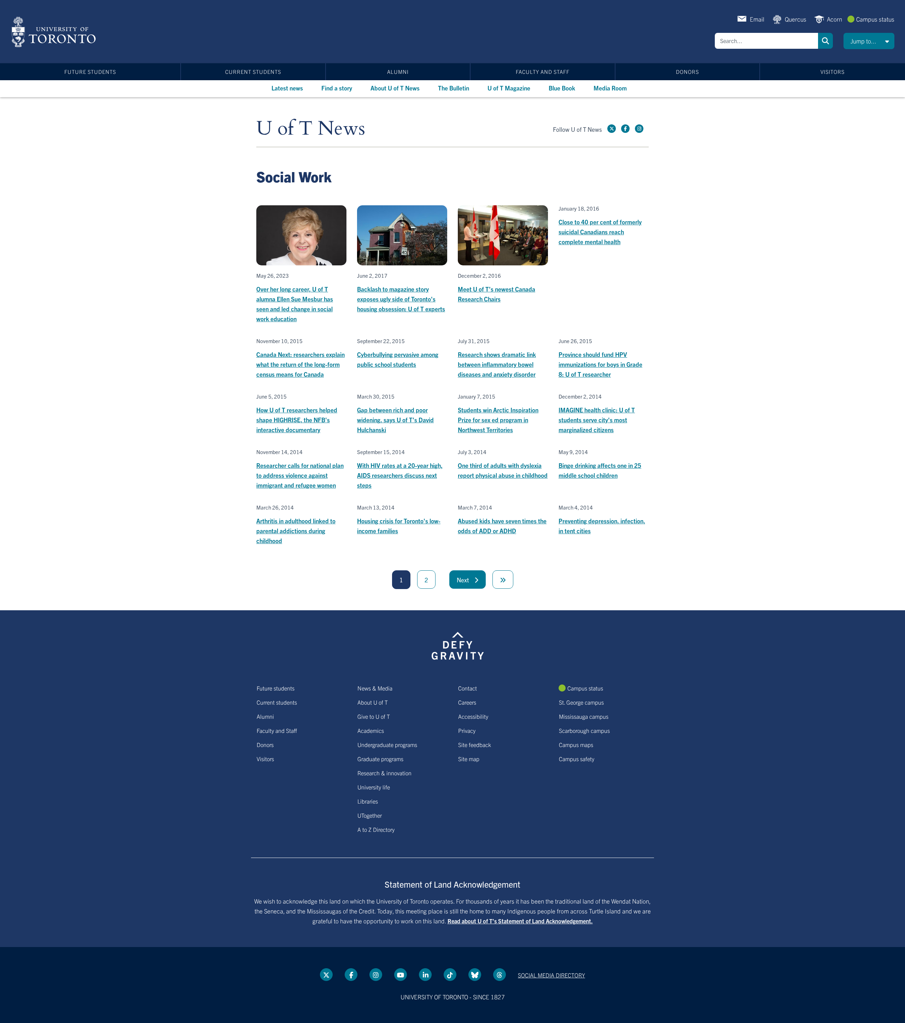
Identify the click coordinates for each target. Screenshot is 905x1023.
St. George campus (581, 702)
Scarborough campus (584, 730)
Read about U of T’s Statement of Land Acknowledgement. (520, 920)
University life (373, 786)
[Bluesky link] (474, 974)
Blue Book (562, 88)
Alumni (398, 71)
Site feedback (474, 744)
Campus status (875, 19)
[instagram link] (639, 128)
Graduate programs (380, 758)
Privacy (466, 730)
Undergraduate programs (387, 744)
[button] (868, 41)
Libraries (367, 801)
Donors (687, 71)
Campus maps (576, 744)
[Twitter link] (611, 128)
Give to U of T (373, 716)
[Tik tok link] (450, 974)
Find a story (336, 88)
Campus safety (576, 758)
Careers (467, 702)
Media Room (610, 88)
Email (757, 19)
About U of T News (395, 88)
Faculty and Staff (543, 71)
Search (825, 41)
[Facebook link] (625, 128)
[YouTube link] (400, 974)
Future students (90, 71)
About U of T (372, 702)
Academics (370, 730)
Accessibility (473, 716)
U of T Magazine (508, 88)
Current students (253, 71)
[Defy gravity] (457, 644)
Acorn (834, 19)
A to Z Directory (376, 829)
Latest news (287, 88)
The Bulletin (453, 88)
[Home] (55, 32)
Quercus (795, 19)
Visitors (833, 71)
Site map (468, 758)
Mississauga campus (583, 716)
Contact (467, 688)
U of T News (310, 129)
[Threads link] (499, 974)
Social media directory (551, 974)
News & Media (374, 688)
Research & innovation (384, 772)
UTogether (369, 815)
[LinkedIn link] (425, 974)
